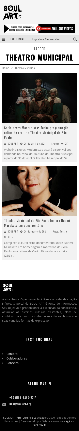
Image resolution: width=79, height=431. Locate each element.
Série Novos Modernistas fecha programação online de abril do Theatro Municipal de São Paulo (36, 132)
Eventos (55, 143)
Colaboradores (16, 358)
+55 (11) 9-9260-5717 (22, 397)
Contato (12, 354)
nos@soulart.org (20, 403)
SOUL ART (13, 143)
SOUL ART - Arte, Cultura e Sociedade (24, 417)
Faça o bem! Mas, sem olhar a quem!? (50, 39)
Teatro (63, 231)
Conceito (12, 363)
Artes (55, 231)
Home (5, 68)
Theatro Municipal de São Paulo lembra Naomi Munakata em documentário (37, 223)
